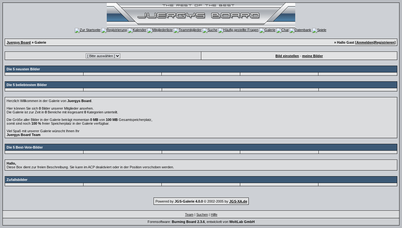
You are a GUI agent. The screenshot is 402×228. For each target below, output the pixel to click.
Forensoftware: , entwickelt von (201, 222)
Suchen (202, 214)
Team (189, 214)
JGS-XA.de (238, 201)
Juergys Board (19, 42)
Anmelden (364, 42)
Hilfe (214, 214)
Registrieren (384, 42)
